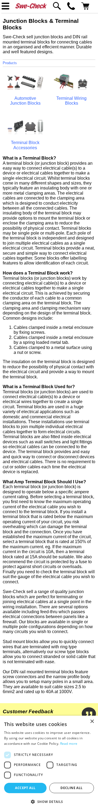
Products (10, 63)
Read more (69, 743)
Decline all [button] (71, 788)
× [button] (92, 721)
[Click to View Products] (25, 89)
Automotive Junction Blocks (25, 100)
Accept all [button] (25, 788)
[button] (49, 801)
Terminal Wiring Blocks (71, 100)
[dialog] (49, 763)
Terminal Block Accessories (25, 145)
